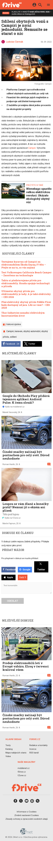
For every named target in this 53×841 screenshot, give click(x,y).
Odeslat (12, 600)
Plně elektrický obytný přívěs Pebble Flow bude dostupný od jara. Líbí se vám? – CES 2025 (26, 305)
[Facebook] (15, 801)
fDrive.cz (22, 772)
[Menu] (48, 5)
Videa (8, 756)
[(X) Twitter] (21, 801)
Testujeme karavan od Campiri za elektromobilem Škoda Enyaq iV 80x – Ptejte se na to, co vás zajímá (23, 264)
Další (22, 577)
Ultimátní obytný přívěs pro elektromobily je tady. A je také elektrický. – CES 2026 (26, 294)
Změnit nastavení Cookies (26, 815)
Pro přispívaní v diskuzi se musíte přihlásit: (20, 558)
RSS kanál (34, 752)
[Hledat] (40, 5)
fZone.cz (22, 775)
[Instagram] (32, 801)
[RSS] (37, 801)
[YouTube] (26, 801)
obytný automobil (31, 331)
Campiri (32, 148)
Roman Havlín (9, 464)
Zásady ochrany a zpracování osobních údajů (27, 819)
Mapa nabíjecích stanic (16, 752)
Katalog (9, 749)
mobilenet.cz (24, 768)
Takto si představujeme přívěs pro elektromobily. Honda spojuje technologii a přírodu (25, 283)
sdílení (13, 337)
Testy (8, 745)
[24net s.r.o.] (26, 833)
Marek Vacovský (10, 412)
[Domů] (11, 4)
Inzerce (32, 749)
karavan (18, 331)
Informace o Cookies (26, 811)
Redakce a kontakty (38, 745)
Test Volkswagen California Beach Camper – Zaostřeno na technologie (26, 274)
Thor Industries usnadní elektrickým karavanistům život (23, 314)
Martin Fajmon (9, 523)
